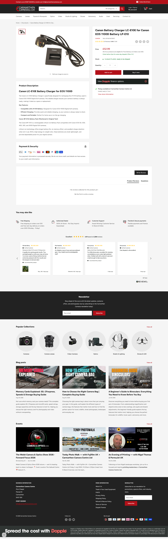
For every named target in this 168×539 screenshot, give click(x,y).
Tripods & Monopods (40, 16)
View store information (105, 94)
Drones (82, 16)
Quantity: (98, 65)
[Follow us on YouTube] (73, 519)
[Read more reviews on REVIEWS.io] (142, 282)
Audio (101, 16)
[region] (84, 258)
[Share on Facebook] (136, 41)
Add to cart (108, 72)
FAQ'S (98, 492)
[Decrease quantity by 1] (105, 65)
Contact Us (126, 16)
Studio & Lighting (71, 16)
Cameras (19, 16)
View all (149, 327)
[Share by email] (147, 41)
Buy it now (136, 72)
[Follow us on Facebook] (66, 519)
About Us (99, 486)
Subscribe (99, 313)
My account (132, 10)
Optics (52, 16)
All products (24, 23)
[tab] (133, 181)
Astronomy (92, 16)
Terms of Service (101, 504)
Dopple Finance (101, 507)
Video (60, 16)
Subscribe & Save (144, 2)
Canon (97, 38)
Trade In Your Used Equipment (106, 489)
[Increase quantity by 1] (115, 65)
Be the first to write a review (84, 194)
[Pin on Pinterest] (140, 41)
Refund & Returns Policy (103, 501)
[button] (122, 41)
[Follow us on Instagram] (70, 519)
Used (108, 16)
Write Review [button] (141, 173)
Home (17, 23)
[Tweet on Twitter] (144, 41)
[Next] (152, 341)
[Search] (122, 9)
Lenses (27, 16)
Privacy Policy (100, 495)
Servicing (116, 16)
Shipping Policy (101, 498)
